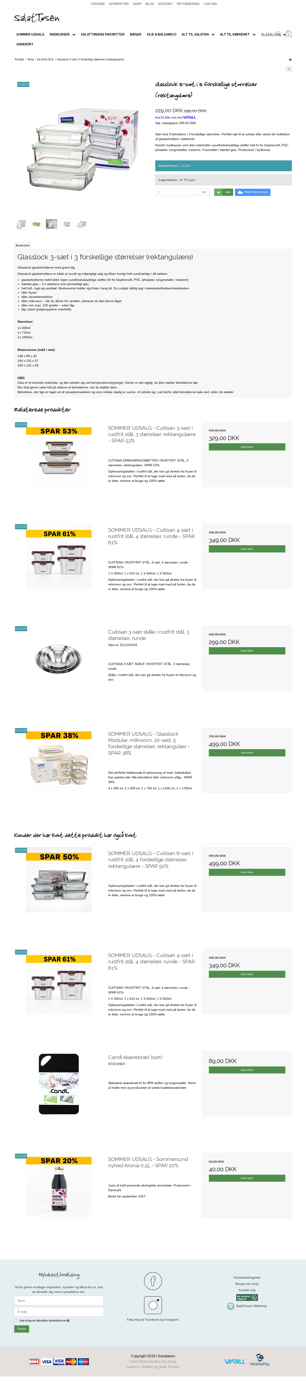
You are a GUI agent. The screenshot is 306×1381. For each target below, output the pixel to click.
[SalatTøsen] (153, 17)
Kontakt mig (247, 1290)
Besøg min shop (247, 1284)
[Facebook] (153, 1281)
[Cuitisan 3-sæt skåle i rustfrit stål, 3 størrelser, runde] (59, 670)
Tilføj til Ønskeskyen (256, 192)
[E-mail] (59, 1311)
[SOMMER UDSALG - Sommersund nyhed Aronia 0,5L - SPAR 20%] (59, 1197)
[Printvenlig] (290, 59)
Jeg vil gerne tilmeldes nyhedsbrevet (44, 1320)
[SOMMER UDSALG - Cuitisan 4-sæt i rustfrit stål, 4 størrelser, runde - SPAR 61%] (59, 568)
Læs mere (247, 447)
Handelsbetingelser (247, 1277)
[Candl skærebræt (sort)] (59, 1095)
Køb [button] (227, 192)
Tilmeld (21, 1328)
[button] (289, 69)
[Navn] (59, 1300)
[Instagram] (153, 1305)
